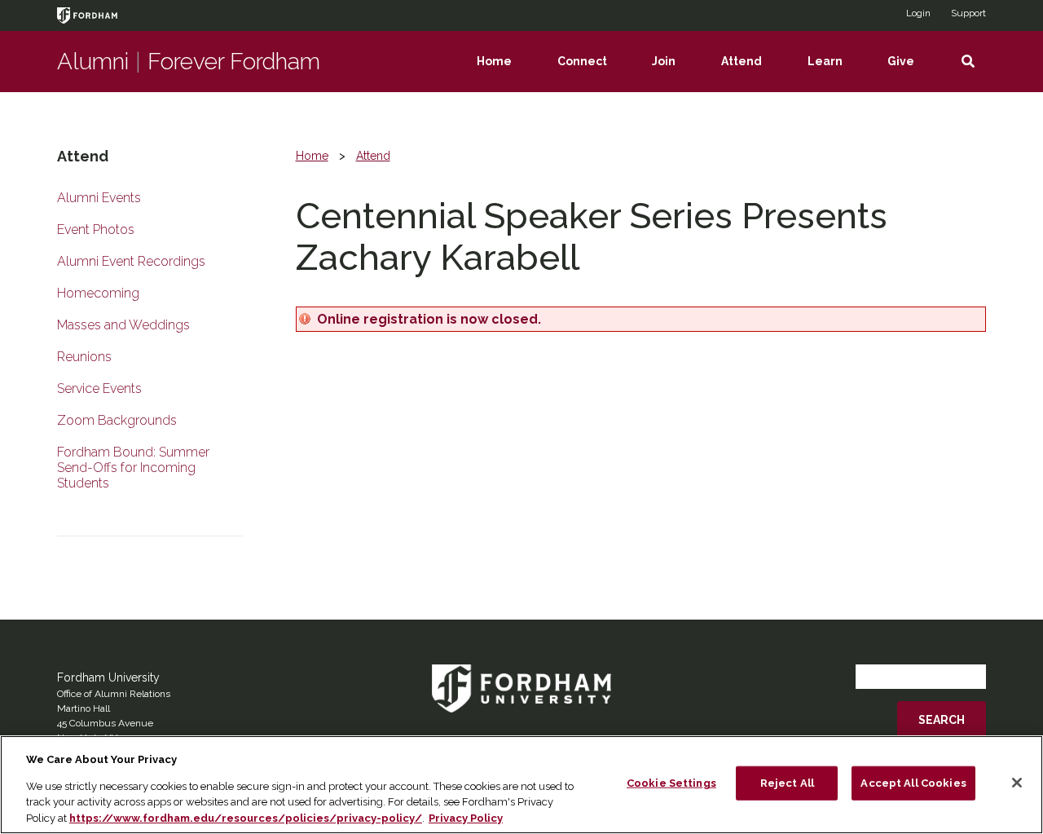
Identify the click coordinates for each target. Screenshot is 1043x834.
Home (312, 155)
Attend (373, 155)
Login (918, 13)
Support (968, 13)
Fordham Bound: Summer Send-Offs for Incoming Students (133, 467)
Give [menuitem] (912, 73)
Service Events (99, 388)
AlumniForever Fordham (188, 61)
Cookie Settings (671, 783)
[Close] (1017, 783)
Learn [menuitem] (836, 73)
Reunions (84, 356)
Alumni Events (99, 197)
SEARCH (941, 719)
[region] (521, 784)
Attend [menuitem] (753, 73)
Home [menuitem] (506, 73)
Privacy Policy (466, 817)
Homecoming (98, 293)
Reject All (787, 783)
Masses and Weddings (123, 325)
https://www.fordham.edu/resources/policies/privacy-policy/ (245, 817)
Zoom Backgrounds (117, 420)
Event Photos (95, 229)
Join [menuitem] (675, 73)
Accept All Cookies (913, 783)
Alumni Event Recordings (131, 261)
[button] (967, 61)
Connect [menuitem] (593, 73)
